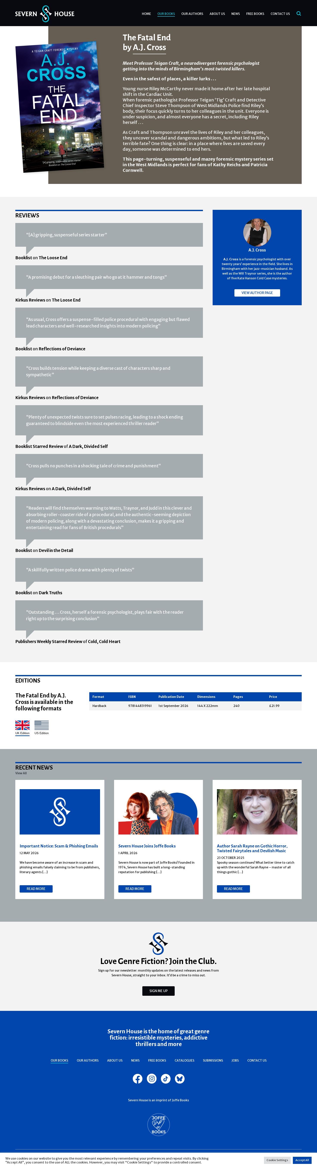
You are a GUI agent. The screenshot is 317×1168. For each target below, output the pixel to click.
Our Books (166, 14)
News (235, 14)
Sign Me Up (158, 991)
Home (146, 14)
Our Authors (192, 14)
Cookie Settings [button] (277, 1160)
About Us (217, 14)
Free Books (255, 14)
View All (21, 773)
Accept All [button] (302, 1160)
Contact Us (280, 14)
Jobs (235, 1060)
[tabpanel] (60, 839)
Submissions (213, 1060)
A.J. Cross (149, 47)
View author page (257, 293)
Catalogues (184, 1060)
